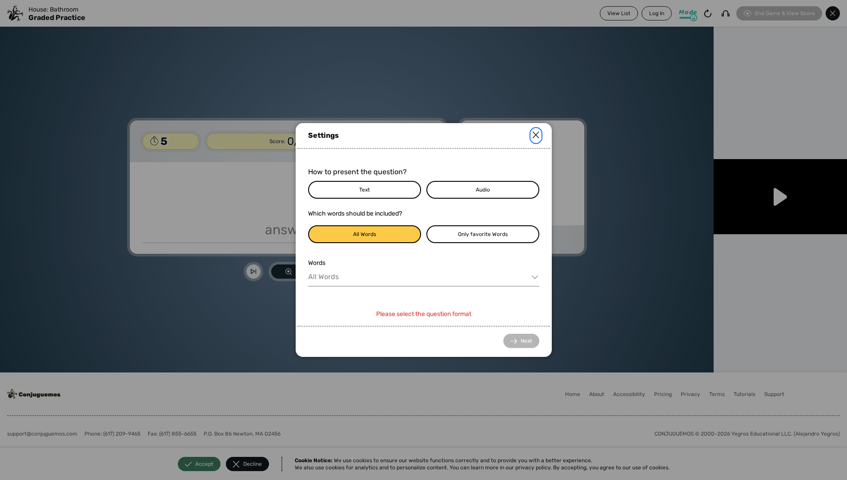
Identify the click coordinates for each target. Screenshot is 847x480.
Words (316, 263)
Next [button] (526, 341)
